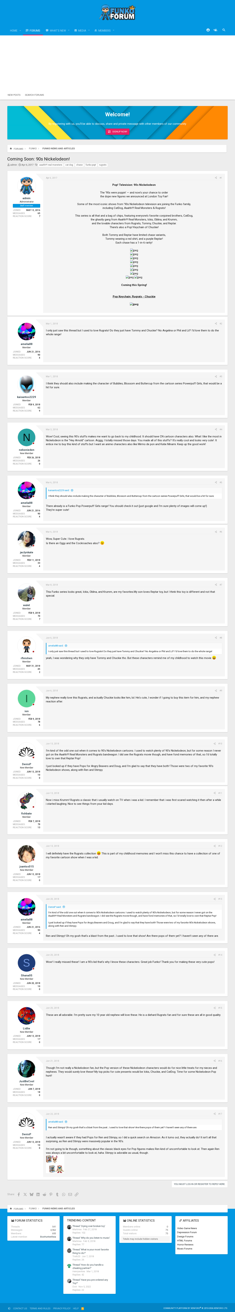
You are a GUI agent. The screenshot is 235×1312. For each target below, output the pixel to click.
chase (79, 165)
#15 (220, 1008)
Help (76, 1308)
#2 (221, 323)
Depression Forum (187, 1232)
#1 (221, 178)
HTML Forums (184, 1240)
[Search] (224, 30)
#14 (220, 955)
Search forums (34, 95)
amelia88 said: (56, 645)
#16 (220, 1061)
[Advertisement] (117, 63)
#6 (221, 532)
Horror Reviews (185, 1244)
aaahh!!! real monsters (50, 165)
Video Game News (187, 1228)
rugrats (102, 165)
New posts (14, 95)
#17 (220, 1114)
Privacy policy (61, 1308)
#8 (221, 638)
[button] (20, 30)
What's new (58, 30)
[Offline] (33, 192)
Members (104, 30)
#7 (221, 585)
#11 (220, 793)
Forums (35, 30)
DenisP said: (54, 907)
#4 (221, 429)
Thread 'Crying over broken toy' (89, 1226)
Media (82, 30)
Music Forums (184, 1248)
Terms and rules (40, 1308)
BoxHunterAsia (48, 1236)
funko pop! (91, 165)
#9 (221, 690)
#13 (220, 899)
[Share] (216, 178)
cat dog (69, 165)
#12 (220, 846)
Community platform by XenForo (195, 1308)
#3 (221, 376)
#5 (221, 482)
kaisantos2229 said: (59, 490)
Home (13, 30)
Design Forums (185, 1236)
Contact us (20, 1308)
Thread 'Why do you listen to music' (91, 1237)
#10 (220, 743)
